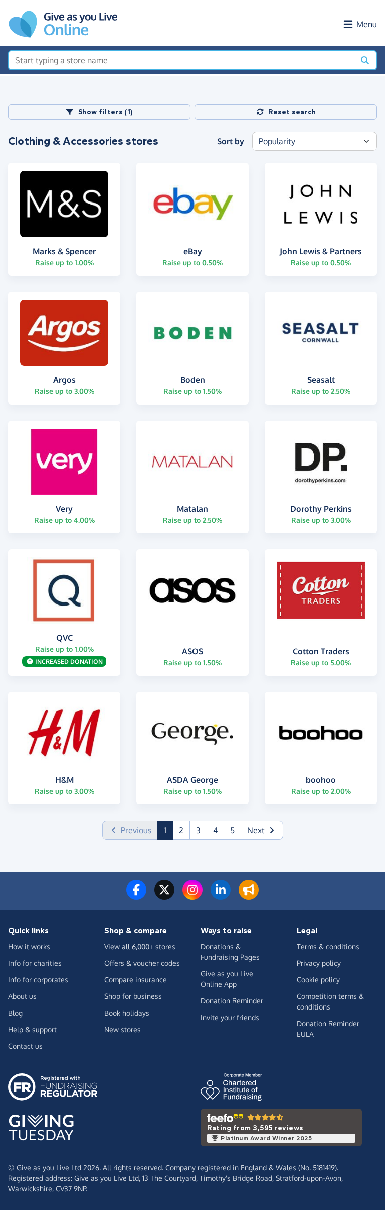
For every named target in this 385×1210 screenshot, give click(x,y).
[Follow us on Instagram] (192, 896)
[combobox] (181, 60)
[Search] (365, 60)
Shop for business (133, 996)
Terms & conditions (328, 946)
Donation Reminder (232, 1000)
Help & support (32, 1029)
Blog (15, 1013)
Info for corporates (38, 979)
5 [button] (232, 830)
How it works (29, 946)
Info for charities (35, 963)
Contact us (25, 1046)
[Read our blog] (249, 896)
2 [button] (181, 830)
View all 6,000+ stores (139, 946)
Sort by (230, 141)
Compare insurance (135, 979)
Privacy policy (319, 963)
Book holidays (126, 1013)
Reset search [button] (292, 112)
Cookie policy (318, 979)
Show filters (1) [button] (105, 112)
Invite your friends (230, 1017)
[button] (262, 830)
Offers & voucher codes (142, 963)
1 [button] (168, 830)
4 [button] (215, 830)
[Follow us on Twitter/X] (164, 896)
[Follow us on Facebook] (136, 896)
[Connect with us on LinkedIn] (221, 896)
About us (22, 996)
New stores (122, 1029)
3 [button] (198, 830)
